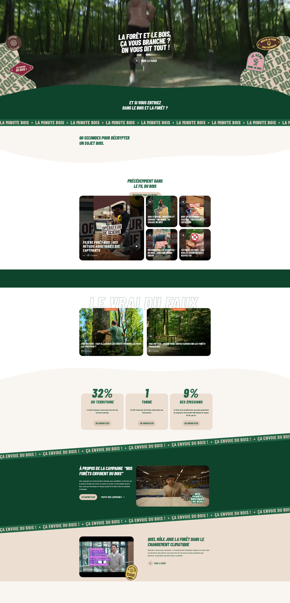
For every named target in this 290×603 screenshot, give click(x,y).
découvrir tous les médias (145, 195)
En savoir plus (102, 423)
